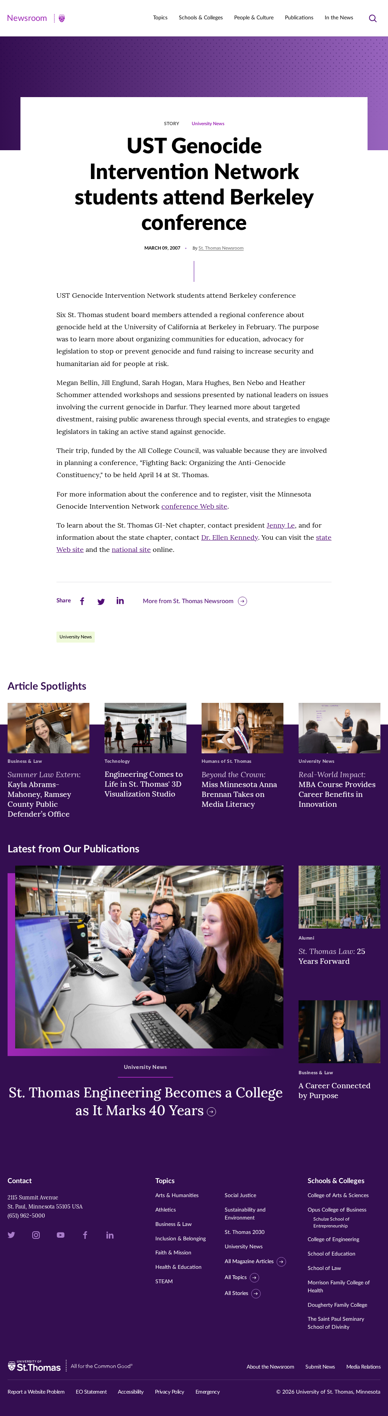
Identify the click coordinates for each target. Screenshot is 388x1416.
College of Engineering (333, 1239)
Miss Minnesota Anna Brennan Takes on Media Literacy (239, 789)
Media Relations (363, 1367)
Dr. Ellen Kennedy (229, 537)
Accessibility (131, 1392)
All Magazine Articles (249, 1261)
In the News (339, 17)
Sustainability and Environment (245, 1214)
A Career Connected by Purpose (335, 1090)
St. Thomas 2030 (244, 1232)
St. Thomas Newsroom (221, 248)
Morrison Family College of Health (339, 1286)
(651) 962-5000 (26, 1215)
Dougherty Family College (337, 1305)
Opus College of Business (337, 1217)
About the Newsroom (270, 1367)
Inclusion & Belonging (180, 1239)
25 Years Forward (332, 956)
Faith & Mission (173, 1253)
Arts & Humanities (177, 1195)
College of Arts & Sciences (338, 1195)
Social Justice (240, 1195)
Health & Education (178, 1267)
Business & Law (173, 1224)
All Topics (236, 1277)
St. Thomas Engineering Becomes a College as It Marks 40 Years (146, 1101)
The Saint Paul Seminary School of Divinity (336, 1323)
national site (131, 549)
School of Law (324, 1268)
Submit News (320, 1367)
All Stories (236, 1293)
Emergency (208, 1392)
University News (208, 123)
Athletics (165, 1210)
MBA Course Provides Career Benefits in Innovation (337, 789)
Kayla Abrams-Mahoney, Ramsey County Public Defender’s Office (44, 794)
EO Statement (91, 1392)
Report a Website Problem (36, 1392)
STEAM (164, 1281)
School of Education (331, 1254)
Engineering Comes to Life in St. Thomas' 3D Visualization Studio (144, 783)
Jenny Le (281, 525)
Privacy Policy (169, 1392)
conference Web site (194, 506)
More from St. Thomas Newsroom (188, 601)
